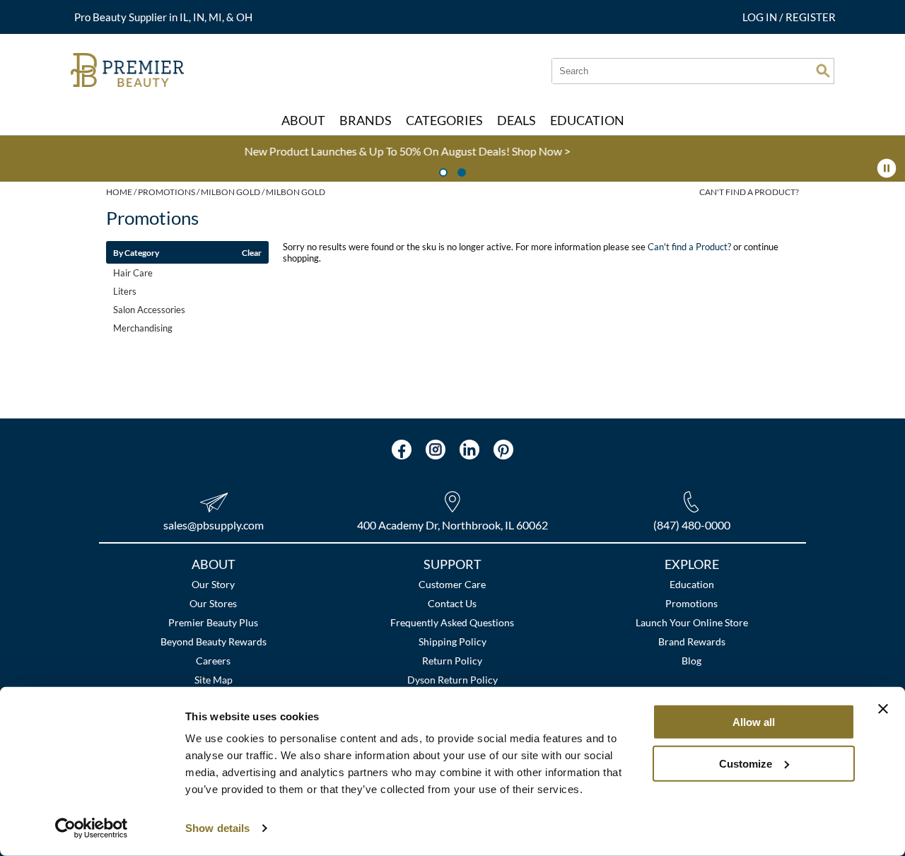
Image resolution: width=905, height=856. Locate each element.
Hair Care (133, 273)
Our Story (213, 584)
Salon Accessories (149, 309)
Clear (252, 252)
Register (811, 17)
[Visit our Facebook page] (401, 449)
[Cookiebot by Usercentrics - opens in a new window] (91, 828)
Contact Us (452, 603)
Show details (217, 828)
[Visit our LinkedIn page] (469, 449)
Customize (745, 763)
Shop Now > (370, 151)
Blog (691, 661)
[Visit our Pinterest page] (503, 449)
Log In (760, 17)
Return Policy (452, 661)
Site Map (213, 680)
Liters (124, 291)
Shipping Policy (452, 641)
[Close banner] (883, 709)
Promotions (691, 603)
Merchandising (143, 328)
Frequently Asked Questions (452, 622)
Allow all (753, 722)
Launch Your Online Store (692, 622)
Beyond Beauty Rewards (213, 641)
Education (692, 584)
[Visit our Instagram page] (435, 449)
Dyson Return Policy (452, 680)
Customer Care (452, 584)
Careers (213, 661)
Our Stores (213, 603)
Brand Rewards (691, 641)
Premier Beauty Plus (213, 622)
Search (823, 71)
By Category (136, 252)
